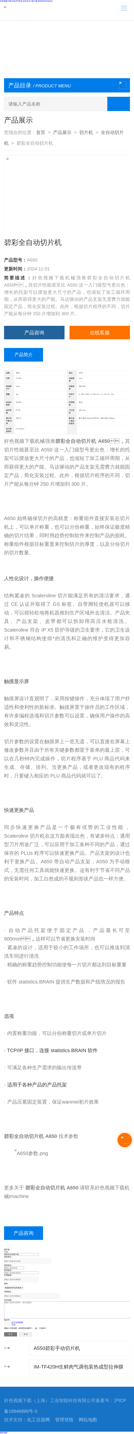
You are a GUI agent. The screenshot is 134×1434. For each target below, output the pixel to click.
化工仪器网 (38, 1419)
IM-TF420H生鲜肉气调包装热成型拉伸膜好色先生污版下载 (78, 1369)
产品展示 (62, 132)
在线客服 (100, 332)
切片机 (86, 132)
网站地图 (88, 1419)
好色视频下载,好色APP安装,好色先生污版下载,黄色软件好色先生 (26, 1)
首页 (40, 132)
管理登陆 (64, 1419)
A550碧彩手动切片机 (57, 1348)
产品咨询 (34, 332)
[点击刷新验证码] (17, 1323)
